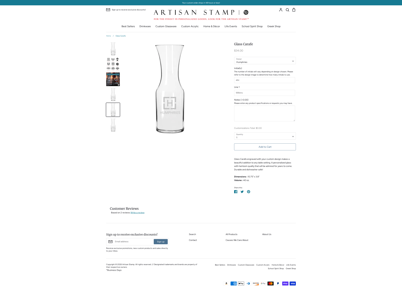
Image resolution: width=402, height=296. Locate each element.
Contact (193, 240)
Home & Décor (211, 26)
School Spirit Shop (252, 26)
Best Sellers (128, 26)
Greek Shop (273, 26)
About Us (266, 234)
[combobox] (265, 60)
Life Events (231, 26)
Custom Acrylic (190, 26)
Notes (241, 100)
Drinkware (145, 26)
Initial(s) (238, 68)
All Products (231, 234)
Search (192, 234)
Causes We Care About (237, 240)
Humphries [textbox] (241, 62)
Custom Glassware (166, 26)
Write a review (137, 212)
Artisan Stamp (128, 264)
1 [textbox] (236, 137)
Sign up (160, 241)
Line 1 (237, 87)
